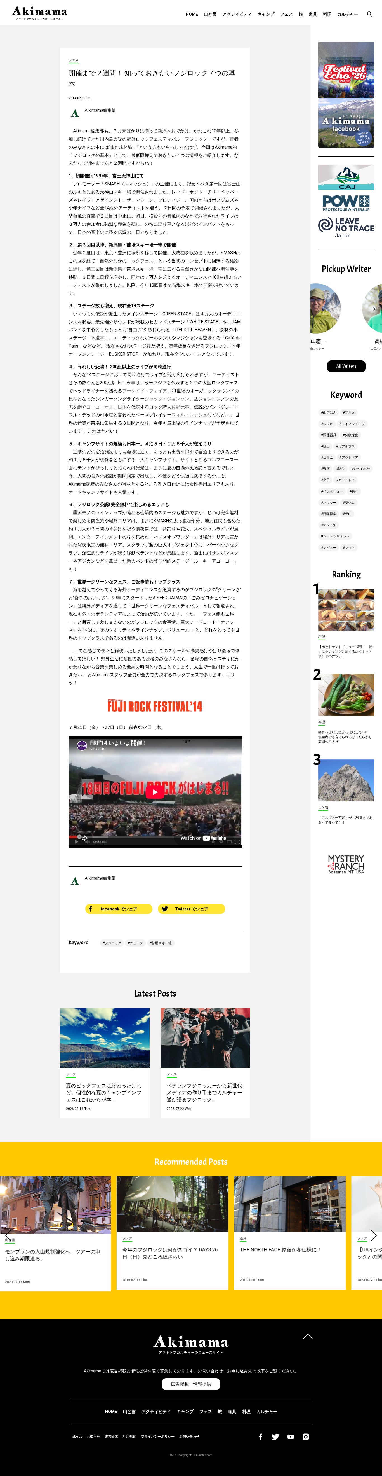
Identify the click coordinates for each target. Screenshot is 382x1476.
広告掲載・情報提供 (191, 1384)
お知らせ (93, 1436)
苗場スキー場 (162, 943)
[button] (319, 309)
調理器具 (329, 435)
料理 (327, 14)
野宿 (326, 469)
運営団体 (111, 1436)
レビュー (329, 548)
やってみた (361, 469)
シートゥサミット (336, 536)
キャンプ (266, 14)
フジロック (113, 943)
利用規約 (129, 1436)
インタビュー (333, 491)
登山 (326, 446)
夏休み (350, 503)
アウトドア (349, 458)
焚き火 (350, 412)
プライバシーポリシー (158, 1436)
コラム (328, 458)
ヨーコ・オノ (99, 407)
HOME (192, 14)
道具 (313, 14)
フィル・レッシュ (189, 415)
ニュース (136, 943)
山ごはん (329, 412)
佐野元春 (180, 407)
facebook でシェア (118, 908)
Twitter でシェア (191, 908)
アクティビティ (237, 14)
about (77, 1436)
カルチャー (347, 14)
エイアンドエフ (353, 424)
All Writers (346, 366)
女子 (326, 480)
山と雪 (210, 14)
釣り (355, 491)
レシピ (328, 424)
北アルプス (346, 446)
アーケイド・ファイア (144, 390)
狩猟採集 (351, 435)
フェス (286, 14)
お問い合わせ (189, 1436)
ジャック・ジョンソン (167, 399)
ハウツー (329, 503)
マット (350, 548)
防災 (341, 469)
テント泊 (329, 525)
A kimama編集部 (100, 110)
